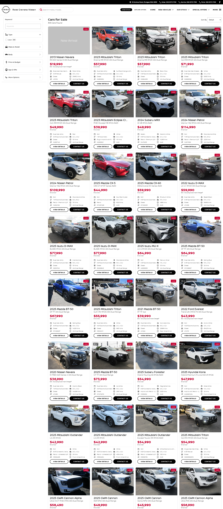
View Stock (126, 10)
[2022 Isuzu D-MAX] (200, 166)
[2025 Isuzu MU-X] (156, 229)
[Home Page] (6, 9)
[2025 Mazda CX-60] (156, 166)
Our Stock (182, 10)
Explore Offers (140, 10)
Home (152, 10)
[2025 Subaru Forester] (156, 355)
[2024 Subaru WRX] (156, 103)
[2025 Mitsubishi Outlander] (69, 418)
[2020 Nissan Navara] (69, 355)
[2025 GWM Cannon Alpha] (69, 481)
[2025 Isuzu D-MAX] (69, 229)
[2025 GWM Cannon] (113, 481)
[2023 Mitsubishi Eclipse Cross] (113, 103)
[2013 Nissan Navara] (69, 40)
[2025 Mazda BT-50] (200, 229)
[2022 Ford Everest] (200, 292)
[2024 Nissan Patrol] (200, 103)
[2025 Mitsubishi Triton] (113, 292)
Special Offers (200, 10)
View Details (59, 84)
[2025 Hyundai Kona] (200, 355)
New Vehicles (164, 10)
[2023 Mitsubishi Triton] (113, 40)
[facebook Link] (219, 2)
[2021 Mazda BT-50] (156, 292)
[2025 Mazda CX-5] (113, 166)
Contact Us (78, 84)
